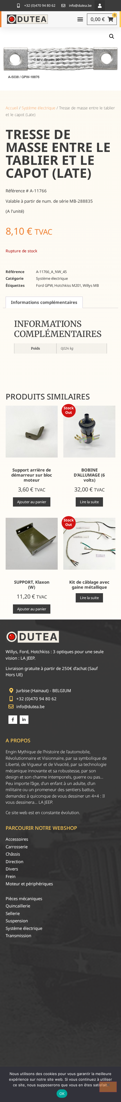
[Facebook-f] (12, 719)
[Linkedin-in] (24, 719)
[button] (100, 5)
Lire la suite (89, 501)
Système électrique (38, 107)
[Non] (108, 1087)
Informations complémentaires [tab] (44, 302)
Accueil (12, 107)
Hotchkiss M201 (67, 285)
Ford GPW (44, 285)
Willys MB (91, 285)
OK (62, 1093)
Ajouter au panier (31, 501)
